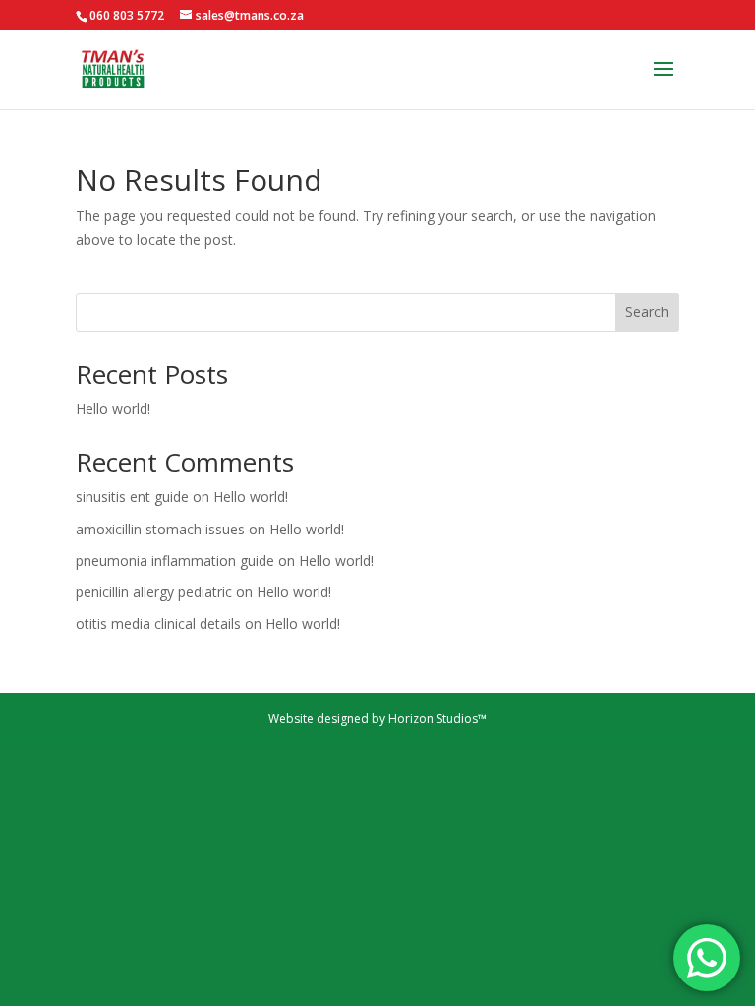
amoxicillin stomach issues (160, 529)
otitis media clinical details (158, 623)
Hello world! (113, 408)
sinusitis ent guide (132, 496)
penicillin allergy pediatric (154, 592)
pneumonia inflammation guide (175, 560)
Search (646, 312)
